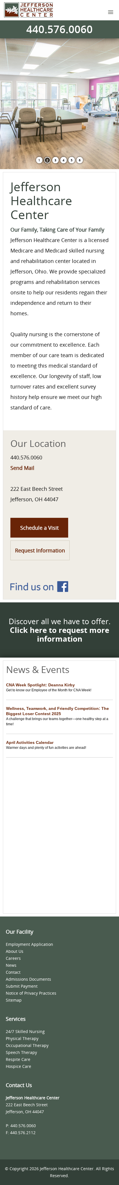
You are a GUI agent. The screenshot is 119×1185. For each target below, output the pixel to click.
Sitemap (14, 1000)
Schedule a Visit (39, 527)
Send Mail (22, 467)
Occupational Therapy (27, 1045)
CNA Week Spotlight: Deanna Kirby (40, 685)
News (11, 965)
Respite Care (18, 1059)
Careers (13, 958)
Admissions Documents (28, 979)
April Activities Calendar (29, 742)
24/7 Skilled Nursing (25, 1031)
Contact (13, 972)
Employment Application (29, 944)
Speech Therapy (21, 1052)
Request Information (40, 550)
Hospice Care (18, 1066)
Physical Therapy (22, 1038)
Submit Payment (22, 986)
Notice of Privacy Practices (31, 993)
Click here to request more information (59, 634)
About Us (14, 951)
